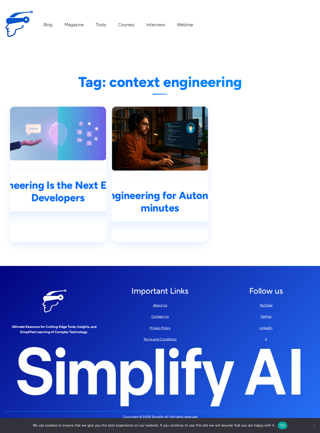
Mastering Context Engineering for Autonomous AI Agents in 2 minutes (159, 201)
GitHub (266, 316)
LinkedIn (266, 328)
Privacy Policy (160, 328)
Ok (282, 425)
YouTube (266, 305)
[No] (313, 425)
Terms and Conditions (160, 339)
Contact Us (160, 316)
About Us (160, 305)
